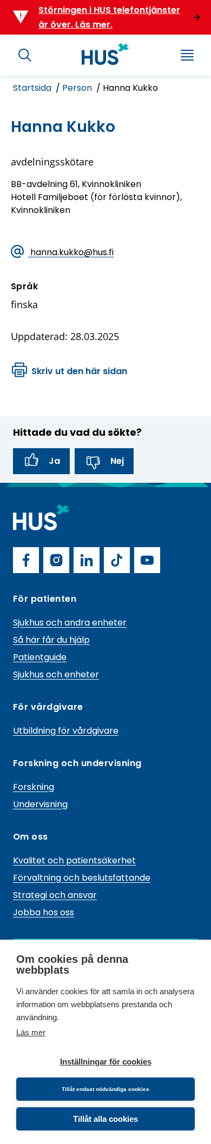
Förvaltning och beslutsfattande (81, 878)
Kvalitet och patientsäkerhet (74, 860)
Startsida (33, 88)
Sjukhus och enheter (56, 674)
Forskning (33, 787)
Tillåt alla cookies (105, 1118)
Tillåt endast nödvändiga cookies (105, 1089)
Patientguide (40, 657)
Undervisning (40, 804)
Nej (117, 461)
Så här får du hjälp (51, 640)
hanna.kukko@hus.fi (71, 252)
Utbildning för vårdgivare (65, 730)
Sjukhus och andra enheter (70, 622)
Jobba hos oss (43, 912)
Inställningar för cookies (105, 1061)
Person (78, 88)
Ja (54, 461)
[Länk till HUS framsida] (105, 54)
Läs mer (30, 1032)
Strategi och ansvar (55, 895)
